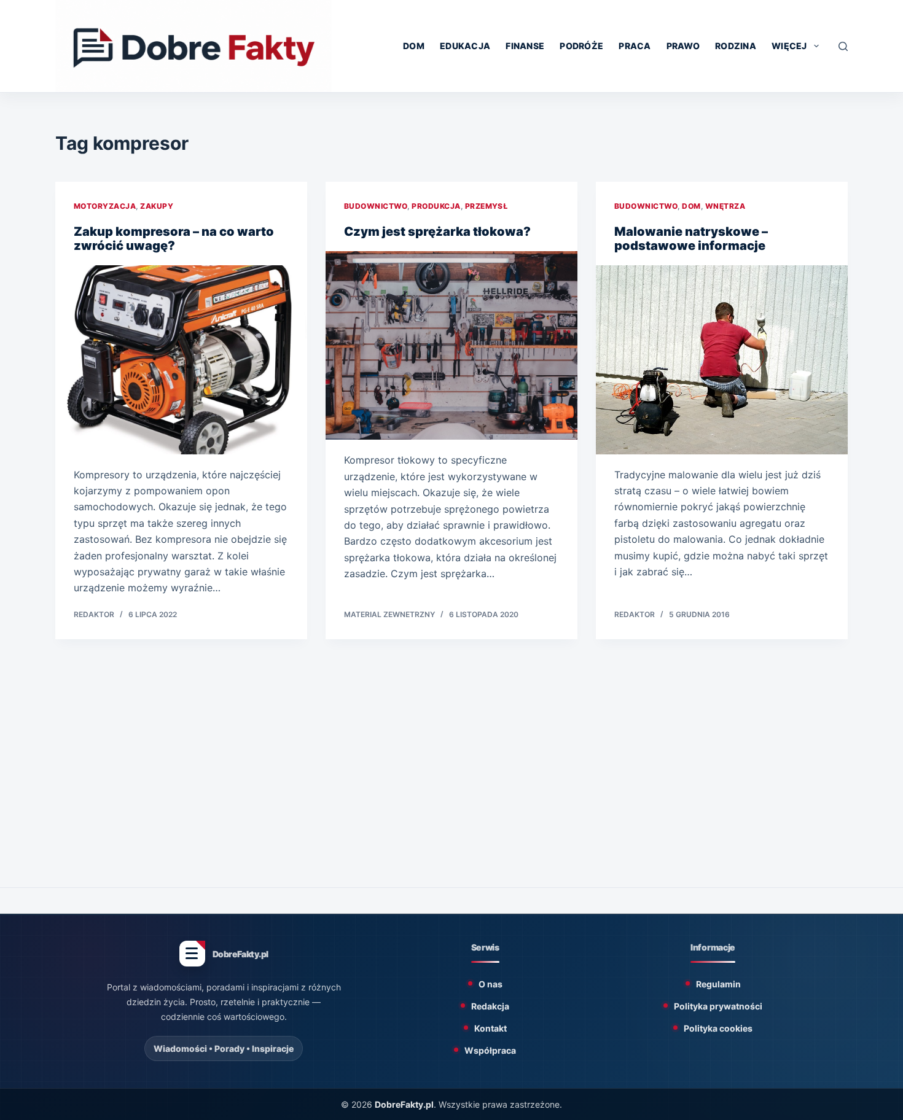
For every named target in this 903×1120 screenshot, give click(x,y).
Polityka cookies (718, 1028)
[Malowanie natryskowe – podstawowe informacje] (722, 359)
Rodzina (735, 46)
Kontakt (490, 1028)
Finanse (525, 46)
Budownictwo (375, 206)
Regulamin (718, 984)
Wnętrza (725, 206)
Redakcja (490, 1006)
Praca (635, 46)
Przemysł (486, 206)
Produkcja (436, 206)
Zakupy (156, 206)
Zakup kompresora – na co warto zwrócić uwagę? (174, 238)
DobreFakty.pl (404, 1104)
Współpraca (490, 1050)
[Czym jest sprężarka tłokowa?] (451, 345)
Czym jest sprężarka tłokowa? (437, 231)
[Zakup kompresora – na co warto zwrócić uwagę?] (181, 359)
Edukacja (465, 46)
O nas (490, 984)
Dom (413, 46)
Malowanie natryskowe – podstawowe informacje (691, 238)
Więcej (789, 46)
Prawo (683, 46)
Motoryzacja (105, 206)
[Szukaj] (843, 46)
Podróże (581, 46)
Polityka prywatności (718, 1006)
